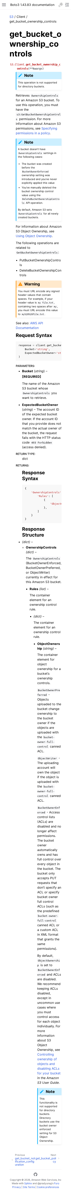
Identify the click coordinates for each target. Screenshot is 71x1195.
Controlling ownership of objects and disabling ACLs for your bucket (49, 1063)
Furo (56, 1183)
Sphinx (28, 1183)
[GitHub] (35, 1175)
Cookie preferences (48, 1187)
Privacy (16, 1187)
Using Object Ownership (34, 236)
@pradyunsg (44, 1183)
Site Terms (29, 1187)
